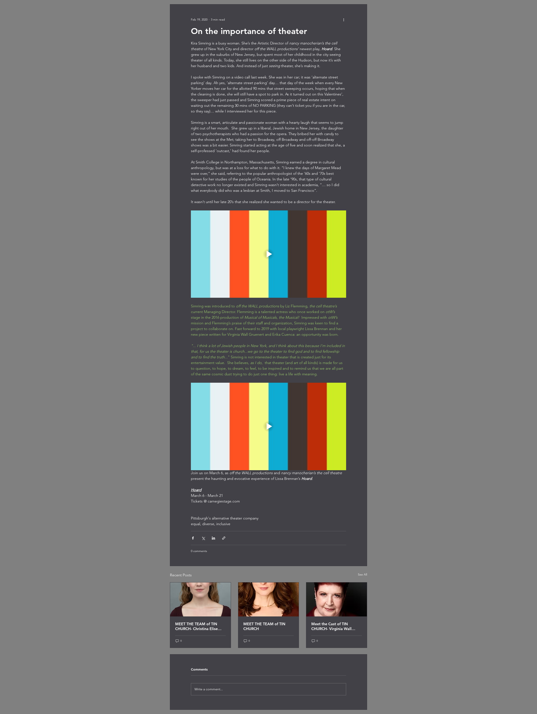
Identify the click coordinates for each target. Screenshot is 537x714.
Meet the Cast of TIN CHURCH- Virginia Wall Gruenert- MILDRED (331, 626)
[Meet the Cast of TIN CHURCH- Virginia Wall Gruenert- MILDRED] (336, 599)
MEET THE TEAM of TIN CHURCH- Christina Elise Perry (196, 626)
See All (362, 574)
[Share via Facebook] (193, 538)
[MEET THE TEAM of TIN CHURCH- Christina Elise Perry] (200, 599)
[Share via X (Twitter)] (203, 538)
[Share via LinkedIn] (213, 538)
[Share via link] (224, 538)
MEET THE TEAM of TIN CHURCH (264, 626)
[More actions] (343, 19)
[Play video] (268, 254)
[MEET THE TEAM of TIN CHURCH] (268, 599)
